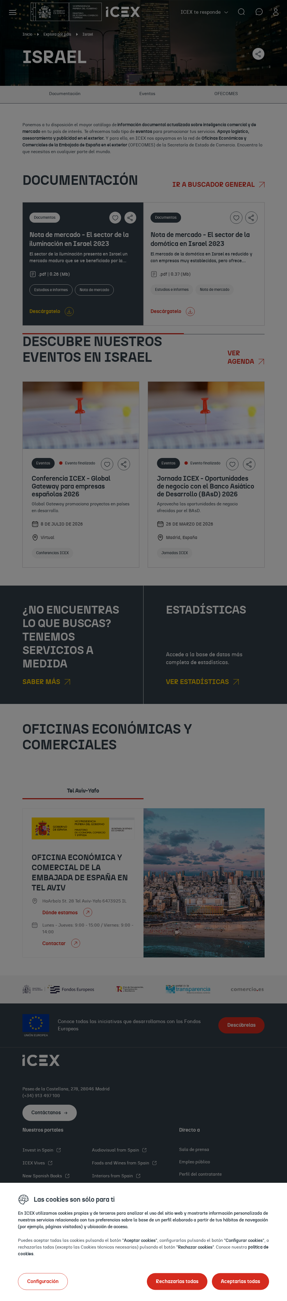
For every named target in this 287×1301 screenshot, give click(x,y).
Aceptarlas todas (240, 1281)
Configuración (43, 1281)
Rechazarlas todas (177, 1281)
